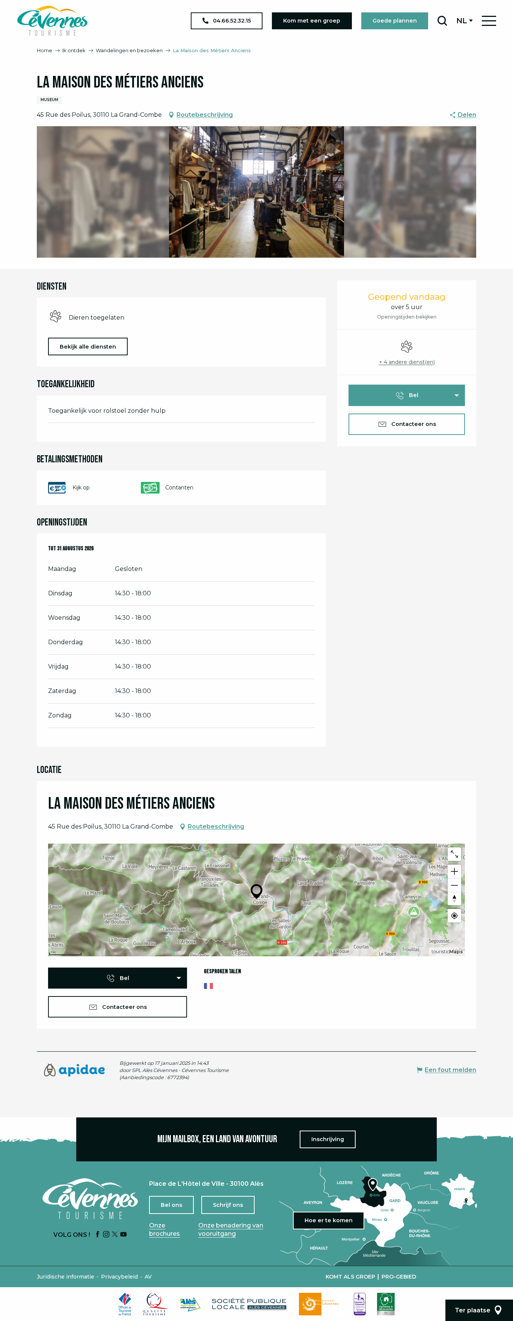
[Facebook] (97, 1234)
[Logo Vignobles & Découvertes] (386, 1304)
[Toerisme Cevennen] (52, 21)
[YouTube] (123, 1234)
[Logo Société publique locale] (250, 1304)
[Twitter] (115, 1234)
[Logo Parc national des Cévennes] (321, 1304)
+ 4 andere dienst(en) (407, 362)
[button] (442, 21)
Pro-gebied (399, 1276)
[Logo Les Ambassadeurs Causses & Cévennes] (360, 1304)
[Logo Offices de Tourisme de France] (125, 1304)
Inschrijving (327, 1139)
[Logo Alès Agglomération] (190, 1304)
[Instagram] (106, 1234)
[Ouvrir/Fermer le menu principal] (489, 21)
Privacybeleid (119, 1276)
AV (148, 1276)
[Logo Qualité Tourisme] (155, 1304)
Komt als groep (350, 1276)
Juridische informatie (65, 1276)
